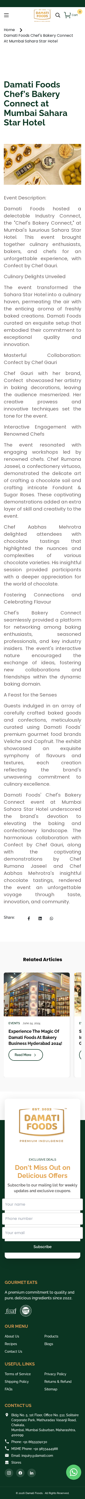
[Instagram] (9, 1473)
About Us (12, 1336)
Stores (16, 1462)
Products (51, 1336)
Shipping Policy (17, 1382)
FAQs (9, 1389)
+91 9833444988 (45, 1449)
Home (10, 29)
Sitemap (50, 1389)
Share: (9, 917)
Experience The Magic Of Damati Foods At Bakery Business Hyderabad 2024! (35, 1037)
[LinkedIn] (31, 1473)
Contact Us (13, 1351)
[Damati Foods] (42, 15)
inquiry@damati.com (37, 1455)
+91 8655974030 (35, 1442)
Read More (23, 1055)
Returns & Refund (58, 1382)
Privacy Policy (55, 1374)
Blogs (48, 1344)
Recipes (11, 1344)
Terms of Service (18, 1374)
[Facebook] (20, 1473)
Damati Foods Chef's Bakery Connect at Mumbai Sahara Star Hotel (38, 38)
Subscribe (43, 1247)
